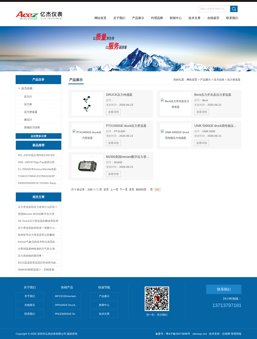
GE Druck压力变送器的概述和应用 (38, 220)
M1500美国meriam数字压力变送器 (128, 156)
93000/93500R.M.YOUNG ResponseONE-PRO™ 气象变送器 (38, 183)
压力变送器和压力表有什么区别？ (37, 206)
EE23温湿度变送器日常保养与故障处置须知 (38, 262)
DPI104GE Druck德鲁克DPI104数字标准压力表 (68, 304)
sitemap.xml (199, 333)
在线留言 (213, 18)
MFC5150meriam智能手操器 (68, 296)
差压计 (28, 119)
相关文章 (39, 196)
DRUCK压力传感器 (119, 94)
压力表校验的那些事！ (31, 255)
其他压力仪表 (32, 127)
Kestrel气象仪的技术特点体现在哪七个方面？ (38, 241)
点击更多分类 (38, 136)
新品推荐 (39, 145)
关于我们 (119, 18)
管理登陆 (236, 333)
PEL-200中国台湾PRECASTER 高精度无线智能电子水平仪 (38, 155)
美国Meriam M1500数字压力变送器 (38, 213)
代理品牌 (157, 18)
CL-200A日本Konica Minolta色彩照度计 (38, 169)
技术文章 (195, 18)
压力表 (28, 104)
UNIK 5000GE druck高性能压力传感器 (216, 125)
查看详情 (113, 111)
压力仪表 (27, 88)
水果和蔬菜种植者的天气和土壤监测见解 (38, 248)
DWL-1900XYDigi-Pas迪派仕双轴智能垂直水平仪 (38, 162)
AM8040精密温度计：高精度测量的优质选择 (38, 269)
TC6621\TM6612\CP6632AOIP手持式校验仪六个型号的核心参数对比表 (38, 176)
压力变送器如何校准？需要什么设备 (38, 227)
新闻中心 (176, 18)
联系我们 (232, 18)
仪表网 (226, 333)
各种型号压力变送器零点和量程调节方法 (38, 234)
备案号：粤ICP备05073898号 (172, 333)
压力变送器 (30, 111)
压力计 (28, 96)
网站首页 (100, 18)
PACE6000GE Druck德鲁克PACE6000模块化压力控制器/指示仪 (68, 313)
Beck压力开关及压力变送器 (212, 94)
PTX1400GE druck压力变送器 (126, 125)
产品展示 (138, 18)
